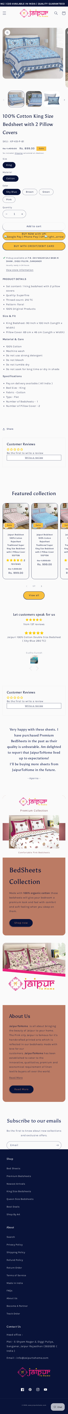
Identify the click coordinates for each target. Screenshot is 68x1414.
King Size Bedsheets (19, 1191)
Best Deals (13, 1206)
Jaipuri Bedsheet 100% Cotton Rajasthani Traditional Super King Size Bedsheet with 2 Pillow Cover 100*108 (16, 545)
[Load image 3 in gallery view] (52, 99)
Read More (16, 1077)
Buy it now (34, 246)
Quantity (7, 207)
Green (46, 191)
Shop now (21, 922)
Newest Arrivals (16, 1183)
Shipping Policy (16, 1252)
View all (34, 595)
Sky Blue (11, 191)
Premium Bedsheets (19, 1176)
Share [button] (10, 429)
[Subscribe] (57, 1145)
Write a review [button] (34, 457)
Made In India (15, 1283)
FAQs (10, 1290)
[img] (34, 620)
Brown (30, 191)
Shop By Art (13, 1214)
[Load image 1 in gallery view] (16, 99)
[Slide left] (3, 99)
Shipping (19, 153)
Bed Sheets (13, 1168)
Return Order (14, 1267)
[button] (4, 13)
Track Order (13, 1313)
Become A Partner (17, 1306)
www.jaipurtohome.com (37, 1405)
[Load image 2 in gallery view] (34, 99)
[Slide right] (64, 99)
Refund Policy (15, 1260)
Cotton (10, 178)
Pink (9, 199)
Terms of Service (16, 1275)
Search (11, 1237)
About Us (12, 1298)
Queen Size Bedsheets (20, 1199)
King (9, 165)
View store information (20, 270)
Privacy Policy (15, 1244)
